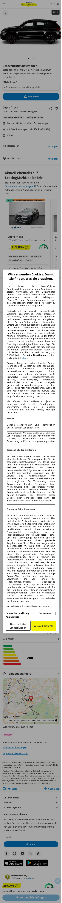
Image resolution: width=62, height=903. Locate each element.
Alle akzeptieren (44, 626)
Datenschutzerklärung (17, 613)
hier (25, 358)
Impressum (45, 613)
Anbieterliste (12, 616)
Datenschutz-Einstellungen (18, 625)
